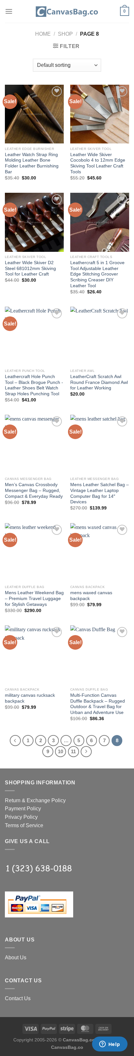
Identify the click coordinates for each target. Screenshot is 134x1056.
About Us (15, 957)
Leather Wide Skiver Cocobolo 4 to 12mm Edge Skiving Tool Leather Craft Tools (97, 163)
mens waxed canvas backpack (91, 595)
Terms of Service (24, 825)
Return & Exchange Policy (35, 800)
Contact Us (18, 998)
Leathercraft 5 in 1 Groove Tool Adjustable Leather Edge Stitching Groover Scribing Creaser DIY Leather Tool (97, 274)
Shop (65, 34)
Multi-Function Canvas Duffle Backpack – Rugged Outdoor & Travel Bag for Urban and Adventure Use (97, 704)
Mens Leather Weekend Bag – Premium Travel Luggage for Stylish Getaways (34, 598)
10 (60, 751)
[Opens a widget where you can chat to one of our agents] (109, 1045)
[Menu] (9, 11)
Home (43, 34)
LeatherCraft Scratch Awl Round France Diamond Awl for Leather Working (99, 382)
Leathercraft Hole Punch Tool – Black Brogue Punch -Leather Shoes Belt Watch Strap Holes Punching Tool (34, 385)
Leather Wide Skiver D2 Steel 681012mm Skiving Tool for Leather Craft (30, 268)
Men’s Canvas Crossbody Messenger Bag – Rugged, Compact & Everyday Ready (34, 490)
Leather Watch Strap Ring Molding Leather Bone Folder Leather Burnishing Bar (32, 163)
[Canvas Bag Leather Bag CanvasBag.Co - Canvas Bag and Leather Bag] (67, 11)
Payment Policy (23, 808)
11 (73, 751)
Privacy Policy (21, 817)
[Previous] (15, 740)
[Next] (86, 751)
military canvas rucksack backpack (30, 698)
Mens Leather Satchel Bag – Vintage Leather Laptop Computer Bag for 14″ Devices (99, 493)
